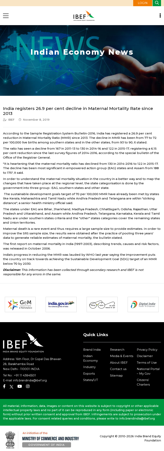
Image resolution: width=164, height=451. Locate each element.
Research (117, 349)
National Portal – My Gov (148, 371)
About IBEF (119, 362)
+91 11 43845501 (25, 375)
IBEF (11, 119)
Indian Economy (90, 358)
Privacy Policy (147, 349)
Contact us (118, 369)
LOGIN (143, 3)
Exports (89, 373)
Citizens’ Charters (143, 382)
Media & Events (121, 356)
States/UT (90, 380)
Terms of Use (147, 362)
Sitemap (116, 375)
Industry (89, 367)
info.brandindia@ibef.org (30, 380)
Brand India (92, 349)
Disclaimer (145, 356)
